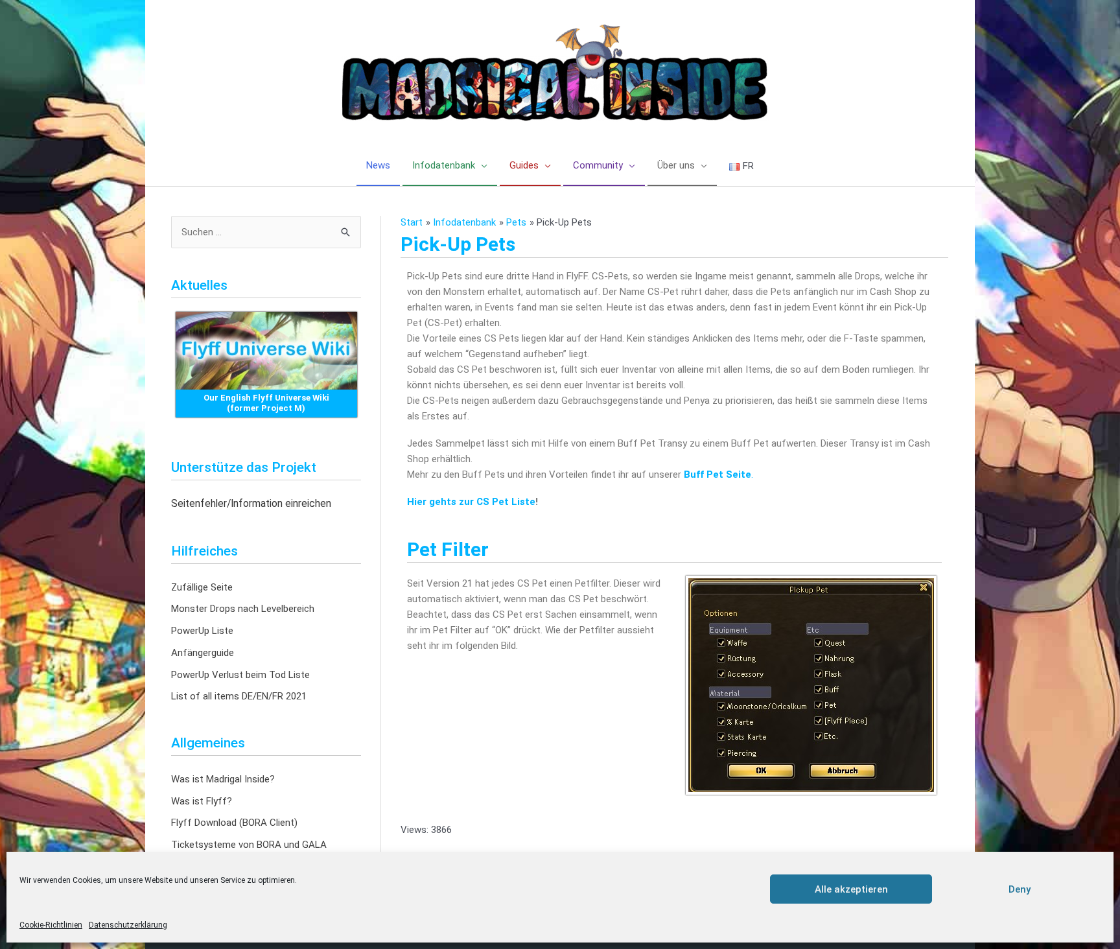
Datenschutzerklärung (128, 925)
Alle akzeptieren (851, 889)
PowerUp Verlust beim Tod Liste (240, 675)
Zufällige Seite (202, 587)
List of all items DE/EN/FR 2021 (239, 696)
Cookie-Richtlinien (50, 925)
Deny (1020, 889)
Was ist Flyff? (201, 801)
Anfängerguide (202, 653)
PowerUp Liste (202, 631)
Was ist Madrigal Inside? (223, 779)
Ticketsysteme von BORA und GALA (249, 844)
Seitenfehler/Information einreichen (251, 504)
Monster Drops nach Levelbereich (242, 609)
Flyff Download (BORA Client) (234, 822)
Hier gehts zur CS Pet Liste (471, 502)
